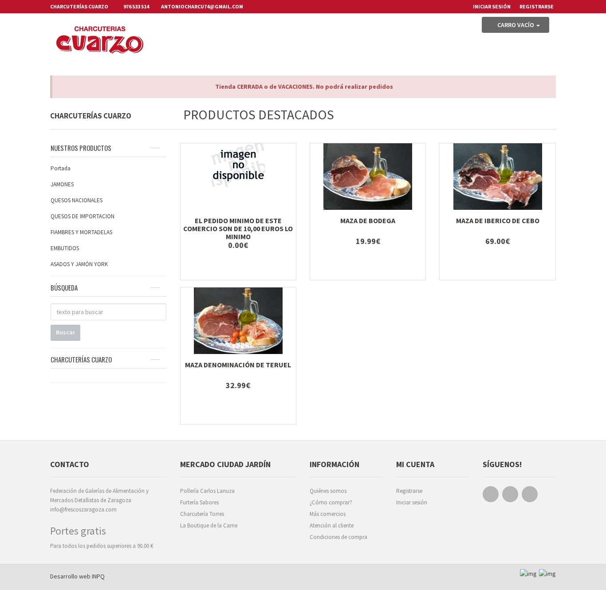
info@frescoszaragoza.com (83, 509)
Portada (61, 168)
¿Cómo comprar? (331, 502)
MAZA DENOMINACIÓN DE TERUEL (238, 364)
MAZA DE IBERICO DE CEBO (497, 220)
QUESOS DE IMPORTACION (82, 216)
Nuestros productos (81, 147)
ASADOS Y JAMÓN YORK (79, 264)
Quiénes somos (328, 491)
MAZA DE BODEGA (367, 220)
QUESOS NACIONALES (76, 200)
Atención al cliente (332, 525)
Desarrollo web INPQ (77, 576)
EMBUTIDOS (65, 248)
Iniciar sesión (411, 502)
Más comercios (328, 514)
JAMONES (62, 184)
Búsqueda (64, 287)
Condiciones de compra (338, 537)
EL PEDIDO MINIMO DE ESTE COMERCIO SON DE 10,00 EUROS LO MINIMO (238, 228)
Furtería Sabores (199, 502)
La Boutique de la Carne (208, 525)
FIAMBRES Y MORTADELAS (81, 232)
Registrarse (536, 6)
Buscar (65, 332)
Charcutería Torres (202, 514)
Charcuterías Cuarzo (81, 359)
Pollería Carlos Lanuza (207, 491)
